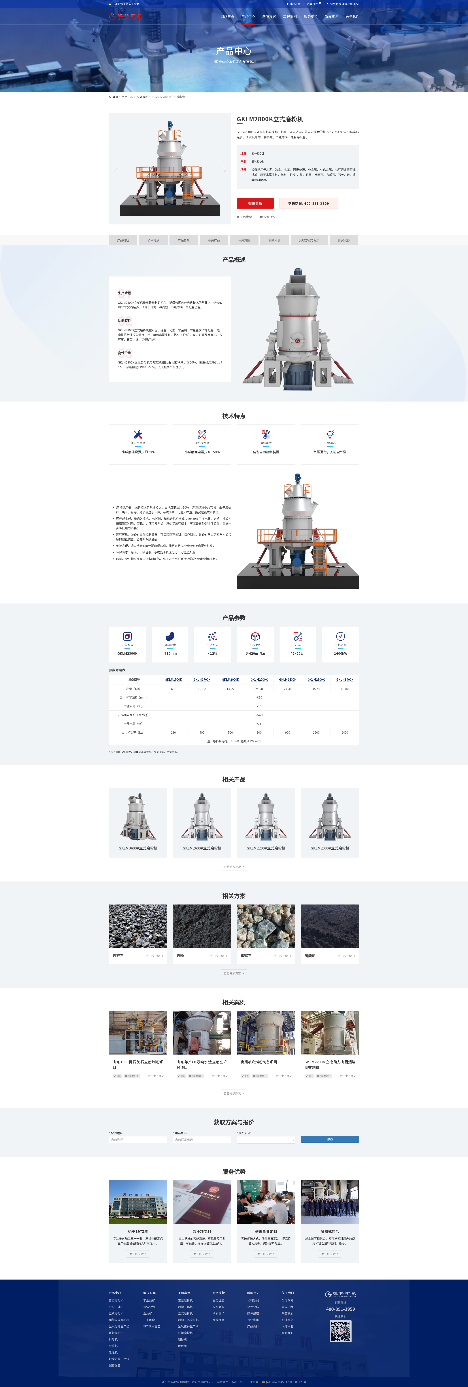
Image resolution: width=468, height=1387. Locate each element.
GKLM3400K (344, 679)
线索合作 (312, 4)
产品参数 (184, 240)
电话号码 (181, 1133)
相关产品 (214, 240)
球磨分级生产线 (119, 1358)
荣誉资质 (287, 1313)
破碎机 (113, 1346)
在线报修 (218, 1320)
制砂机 (113, 1339)
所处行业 (245, 1133)
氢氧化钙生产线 (119, 1326)
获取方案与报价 (309, 240)
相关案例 (274, 240)
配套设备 (114, 1365)
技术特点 (153, 240)
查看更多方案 (232, 973)
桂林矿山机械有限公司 (186, 1382)
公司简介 (287, 1300)
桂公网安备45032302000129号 (286, 1382)
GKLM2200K (259, 679)
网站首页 (227, 16)
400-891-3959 (340, 1309)
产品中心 (248, 16)
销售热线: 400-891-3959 (308, 203)
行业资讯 (253, 1320)
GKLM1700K (201, 679)
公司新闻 (253, 1300)
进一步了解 (136, 1254)
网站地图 (222, 1382)
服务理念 (218, 1300)
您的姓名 (117, 1133)
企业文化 (287, 1320)
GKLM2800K (316, 679)
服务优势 (344, 240)
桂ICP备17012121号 (245, 1382)
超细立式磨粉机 (119, 1320)
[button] (115, 168)
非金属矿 (149, 1300)
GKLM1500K (173, 679)
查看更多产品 (232, 866)
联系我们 (287, 1333)
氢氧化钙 (149, 1307)
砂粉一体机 (116, 1307)
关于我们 (352, 16)
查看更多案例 (232, 1093)
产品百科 (253, 1326)
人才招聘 (287, 1326)
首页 (115, 96)
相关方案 (244, 240)
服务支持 (311, 16)
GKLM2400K (287, 679)
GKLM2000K (230, 679)
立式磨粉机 (144, 96)
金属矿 (147, 1313)
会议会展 (253, 1307)
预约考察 (295, 4)
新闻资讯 (331, 16)
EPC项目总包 (151, 1326)
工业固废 (149, 1320)
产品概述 (123, 240)
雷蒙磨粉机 (116, 1300)
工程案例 (290, 16)
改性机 (113, 1352)
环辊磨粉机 (116, 1333)
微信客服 (255, 203)
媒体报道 (253, 1313)
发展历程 (287, 1307)
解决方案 (269, 16)
